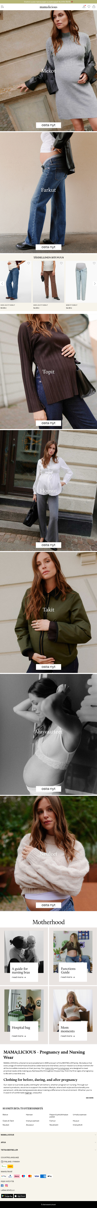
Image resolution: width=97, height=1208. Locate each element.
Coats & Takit (8, 1121)
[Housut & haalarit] (48, 490)
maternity (49, 1068)
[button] (15, 282)
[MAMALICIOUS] (48, 8)
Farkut (53, 1121)
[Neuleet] (48, 853)
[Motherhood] (48, 919)
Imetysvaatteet (32, 1121)
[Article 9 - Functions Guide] (73, 956)
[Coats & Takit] (48, 612)
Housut (76, 1121)
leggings (28, 1093)
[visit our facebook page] (2, 1186)
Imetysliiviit (77, 1125)
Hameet (29, 1115)
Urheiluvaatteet (80, 1115)
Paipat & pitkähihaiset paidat (59, 1116)
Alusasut (30, 1125)
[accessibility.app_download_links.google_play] (7, 1198)
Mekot (5, 1115)
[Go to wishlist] (89, 7)
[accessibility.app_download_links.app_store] (20, 1198)
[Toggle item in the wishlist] (29, 263)
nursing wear (63, 1068)
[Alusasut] (48, 734)
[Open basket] (94, 6)
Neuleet (6, 1125)
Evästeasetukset (48, 1204)
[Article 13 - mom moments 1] (73, 1017)
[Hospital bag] (24, 1017)
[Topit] (48, 371)
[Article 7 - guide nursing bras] (24, 956)
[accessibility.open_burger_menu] (2, 6)
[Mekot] (48, 70)
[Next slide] (95, 283)
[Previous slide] (2, 283)
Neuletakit (54, 1125)
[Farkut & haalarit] (48, 192)
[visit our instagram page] (6, 1186)
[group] (15, 286)
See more (89, 1098)
